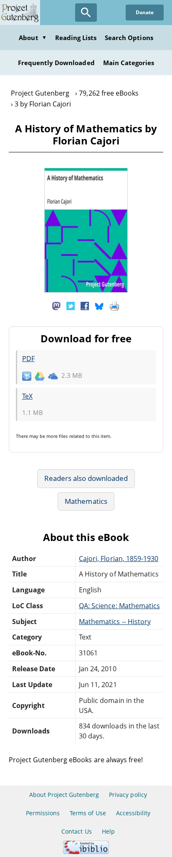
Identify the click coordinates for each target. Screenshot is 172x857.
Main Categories (128, 62)
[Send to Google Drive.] (40, 376)
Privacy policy (128, 795)
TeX (27, 396)
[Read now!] (86, 290)
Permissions (43, 813)
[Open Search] (86, 12)
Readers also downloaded (86, 478)
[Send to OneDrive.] (53, 375)
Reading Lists (76, 37)
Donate (145, 12)
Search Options (129, 37)
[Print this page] (114, 305)
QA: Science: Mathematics (119, 605)
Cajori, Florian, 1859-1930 (118, 558)
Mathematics (86, 501)
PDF (28, 358)
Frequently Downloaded (56, 62)
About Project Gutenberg (64, 795)
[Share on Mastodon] (56, 305)
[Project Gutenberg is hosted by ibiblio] (86, 852)
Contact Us (76, 831)
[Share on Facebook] (85, 305)
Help (108, 831)
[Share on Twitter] (70, 305)
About (32, 37)
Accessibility (133, 813)
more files (57, 436)
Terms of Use (88, 813)
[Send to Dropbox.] (26, 376)
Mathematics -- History (115, 621)
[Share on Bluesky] (99, 305)
